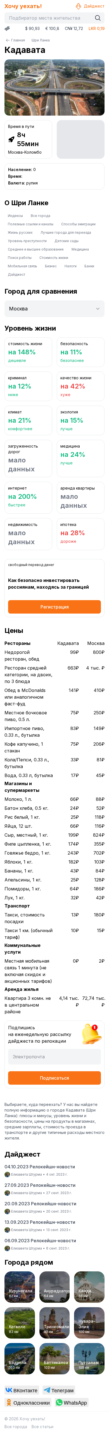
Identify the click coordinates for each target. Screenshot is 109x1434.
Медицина (80, 249)
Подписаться (54, 1078)
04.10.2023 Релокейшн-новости (39, 1166)
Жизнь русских (20, 232)
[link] (21, 1390)
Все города (40, 216)
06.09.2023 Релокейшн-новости (40, 1240)
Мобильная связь (22, 266)
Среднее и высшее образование (36, 249)
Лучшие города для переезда (66, 232)
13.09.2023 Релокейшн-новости (39, 1222)
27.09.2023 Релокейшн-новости (39, 1185)
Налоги (71, 266)
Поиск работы (20, 258)
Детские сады (66, 241)
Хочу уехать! (23, 6)
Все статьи (42, 1426)
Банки (89, 266)
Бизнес (51, 266)
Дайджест (94, 6)
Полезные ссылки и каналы (30, 224)
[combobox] (49, 18)
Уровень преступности (27, 241)
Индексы (15, 216)
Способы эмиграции (78, 224)
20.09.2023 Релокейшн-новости (40, 1203)
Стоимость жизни (53, 258)
